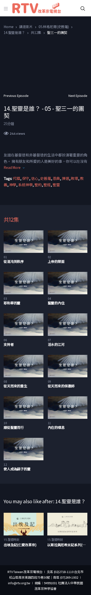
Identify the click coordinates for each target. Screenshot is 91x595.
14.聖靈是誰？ (14, 32)
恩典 (56, 178)
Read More (12, 167)
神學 (13, 184)
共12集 (36, 32)
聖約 (38, 184)
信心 (34, 178)
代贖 (16, 178)
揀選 (65, 178)
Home (8, 26)
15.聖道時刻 (11, 540)
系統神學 (25, 184)
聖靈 (56, 184)
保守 (25, 178)
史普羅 (45, 178)
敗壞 (74, 178)
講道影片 (26, 26)
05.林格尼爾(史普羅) (54, 26)
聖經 (47, 184)
